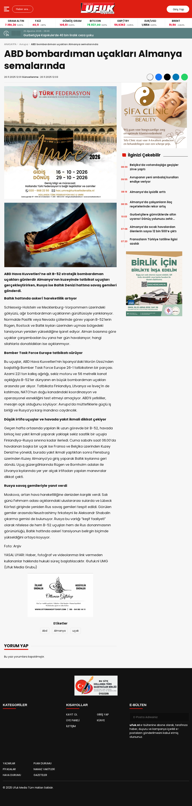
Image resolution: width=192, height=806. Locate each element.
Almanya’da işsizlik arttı (148, 192)
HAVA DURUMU (12, 775)
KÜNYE (101, 720)
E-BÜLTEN (138, 705)
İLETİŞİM (71, 726)
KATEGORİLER (15, 705)
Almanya (60, 631)
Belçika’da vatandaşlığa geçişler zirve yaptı (154, 167)
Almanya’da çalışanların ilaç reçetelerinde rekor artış (151, 204)
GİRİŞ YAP (103, 714)
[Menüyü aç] (7, 9)
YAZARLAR (9, 763)
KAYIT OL (71, 714)
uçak (75, 631)
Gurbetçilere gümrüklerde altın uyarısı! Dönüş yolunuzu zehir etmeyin (153, 216)
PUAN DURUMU (43, 763)
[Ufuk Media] (98, 9)
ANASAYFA (10, 44)
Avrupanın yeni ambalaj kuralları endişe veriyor (154, 179)
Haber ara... (22, 9)
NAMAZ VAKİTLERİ (44, 769)
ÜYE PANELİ (73, 720)
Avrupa (23, 44)
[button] (13, 33)
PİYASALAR (9, 769)
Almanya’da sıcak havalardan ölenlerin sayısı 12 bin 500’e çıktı (153, 229)
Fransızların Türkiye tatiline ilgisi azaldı (153, 241)
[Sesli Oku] (150, 77)
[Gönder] (185, 717)
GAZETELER (40, 775)
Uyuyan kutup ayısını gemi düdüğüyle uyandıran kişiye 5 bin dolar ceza (76, 35)
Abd (44, 631)
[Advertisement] (32, 734)
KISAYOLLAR (77, 705)
